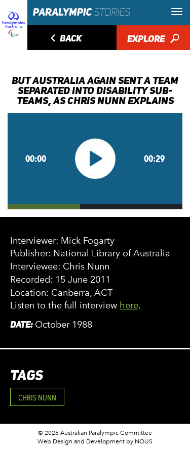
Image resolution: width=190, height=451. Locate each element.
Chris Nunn (37, 397)
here (129, 305)
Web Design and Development (81, 441)
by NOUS (139, 441)
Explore (153, 39)
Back (65, 39)
